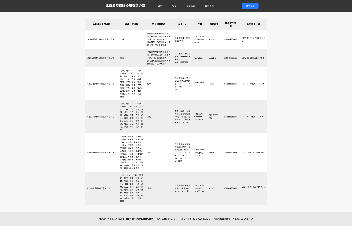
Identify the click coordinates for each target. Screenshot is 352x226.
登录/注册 (250, 6)
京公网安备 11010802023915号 (195, 218)
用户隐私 (190, 6)
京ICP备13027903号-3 (167, 218)
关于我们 (209, 6)
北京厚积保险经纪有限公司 (125, 6)
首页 (160, 6)
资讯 (174, 6)
